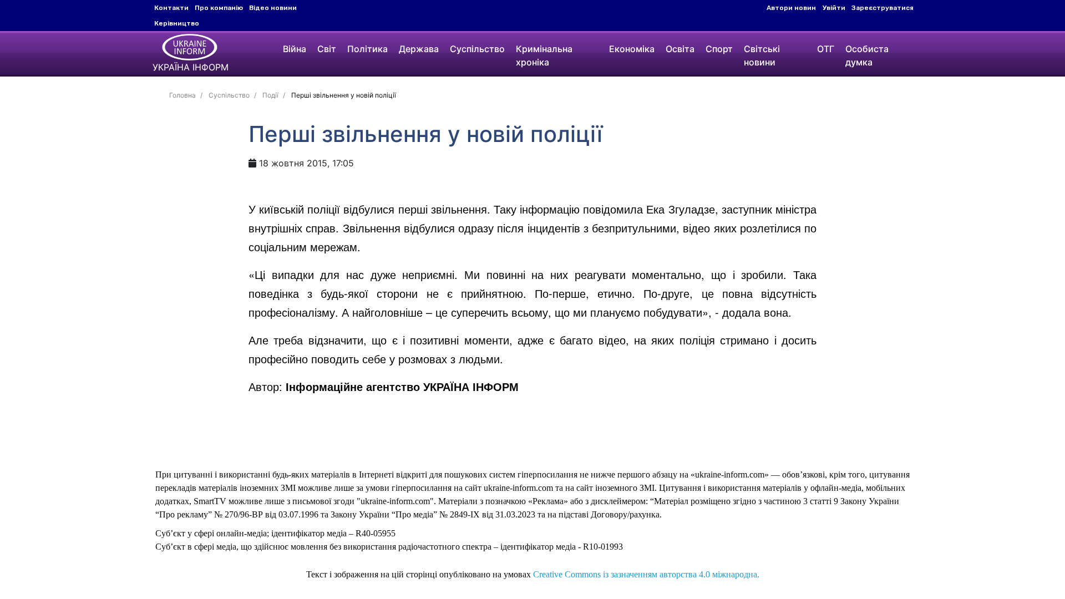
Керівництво (176, 23)
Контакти (171, 7)
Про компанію (219, 7)
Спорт (719, 48)
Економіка (632, 48)
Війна (294, 48)
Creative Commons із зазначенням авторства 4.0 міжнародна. (646, 574)
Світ (326, 48)
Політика (367, 48)
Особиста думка (867, 55)
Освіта (680, 48)
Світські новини (762, 55)
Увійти (834, 7)
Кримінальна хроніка (544, 55)
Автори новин (791, 7)
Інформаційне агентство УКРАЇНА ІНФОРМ (402, 386)
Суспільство (477, 48)
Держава (419, 48)
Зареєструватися (882, 7)
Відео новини (273, 7)
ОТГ (825, 48)
